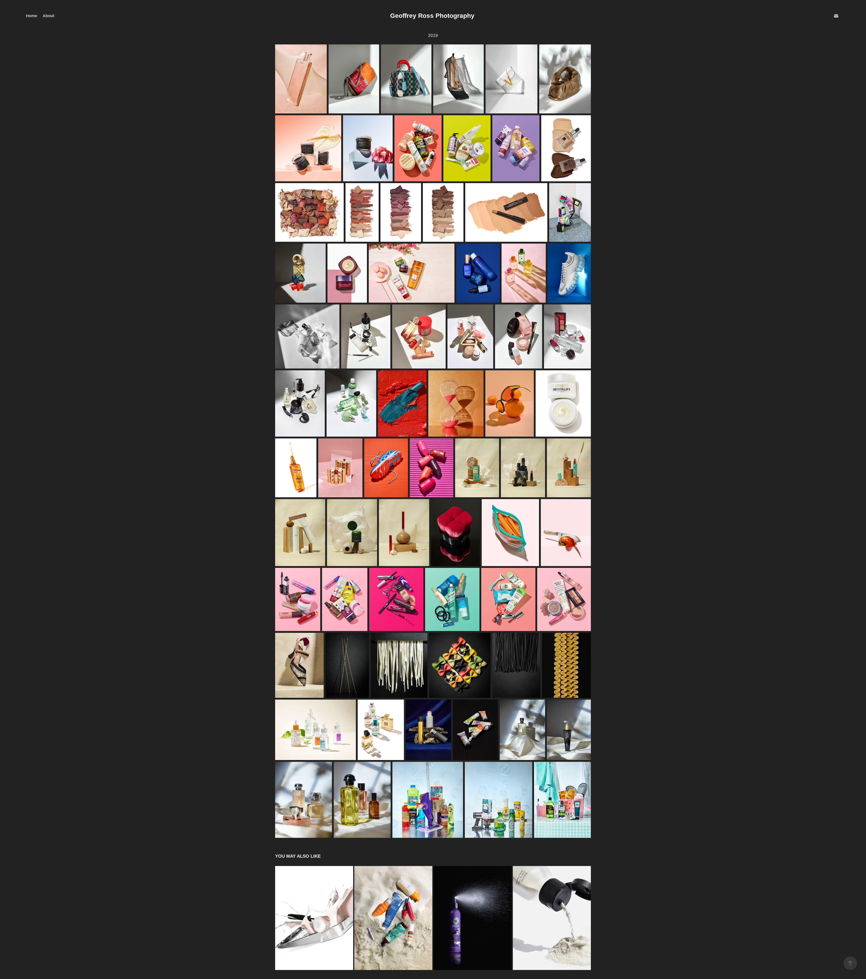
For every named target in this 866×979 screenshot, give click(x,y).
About (48, 16)
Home (31, 16)
